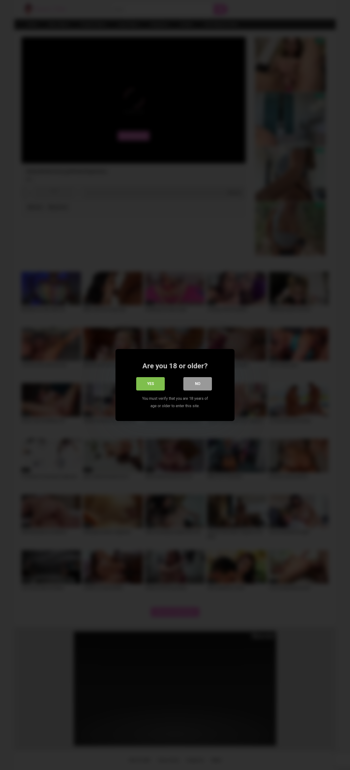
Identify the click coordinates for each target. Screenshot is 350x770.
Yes (150, 383)
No (197, 383)
